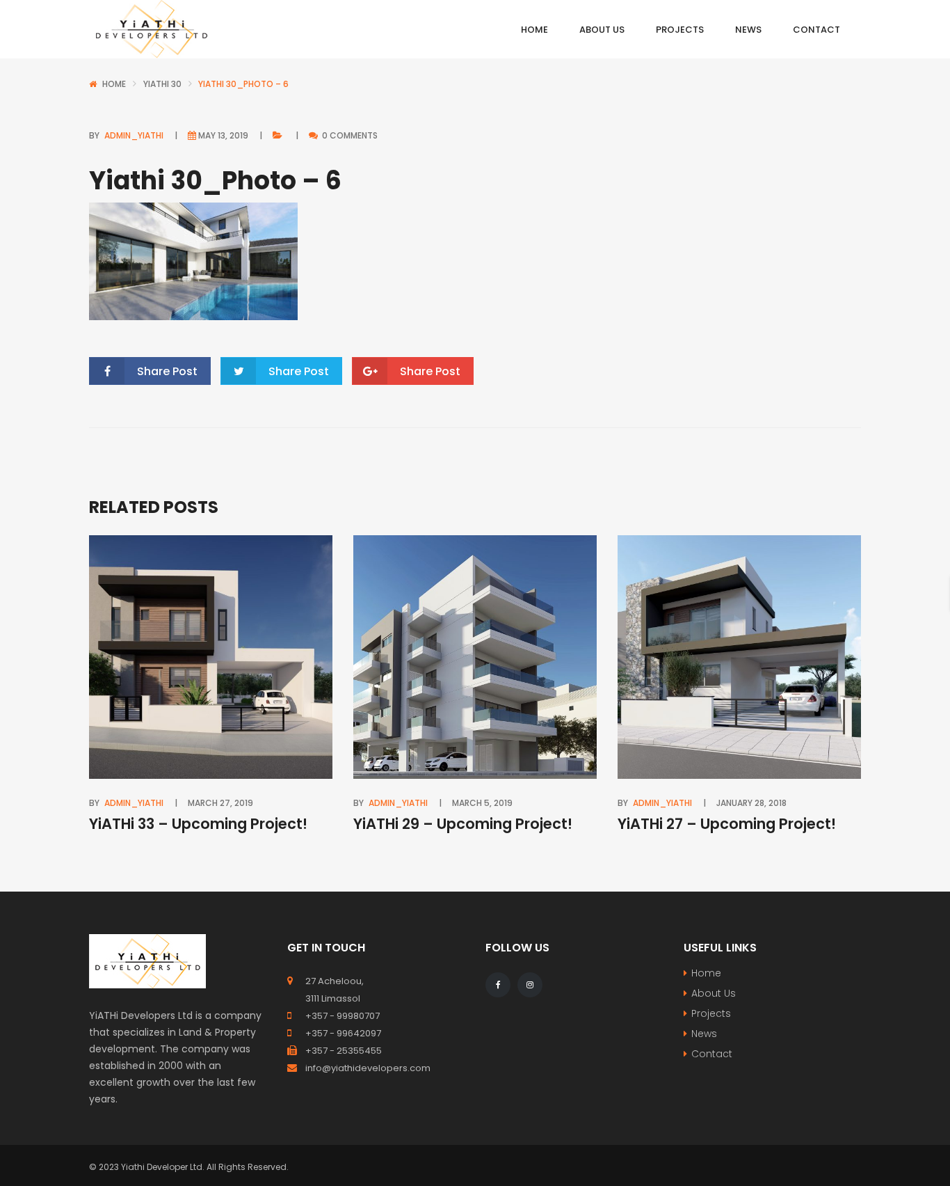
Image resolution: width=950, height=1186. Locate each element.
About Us (713, 993)
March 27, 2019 (220, 803)
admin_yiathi (133, 135)
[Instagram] (529, 984)
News (704, 1034)
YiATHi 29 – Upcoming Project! (462, 824)
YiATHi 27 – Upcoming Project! (727, 824)
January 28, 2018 (751, 803)
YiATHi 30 (162, 84)
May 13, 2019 (223, 135)
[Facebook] (497, 984)
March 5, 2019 (482, 803)
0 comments (349, 135)
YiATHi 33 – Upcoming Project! (198, 824)
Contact (711, 1054)
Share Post (167, 371)
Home (114, 84)
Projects (711, 1013)
